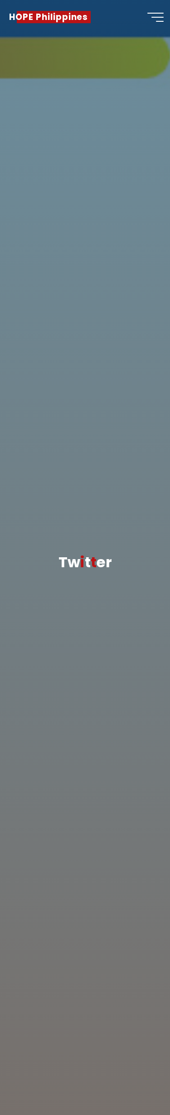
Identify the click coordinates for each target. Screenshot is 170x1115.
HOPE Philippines (48, 17)
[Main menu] (155, 17)
